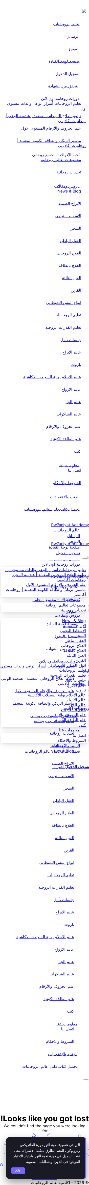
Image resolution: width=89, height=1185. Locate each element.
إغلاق (18, 1170)
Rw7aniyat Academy (70, 524)
